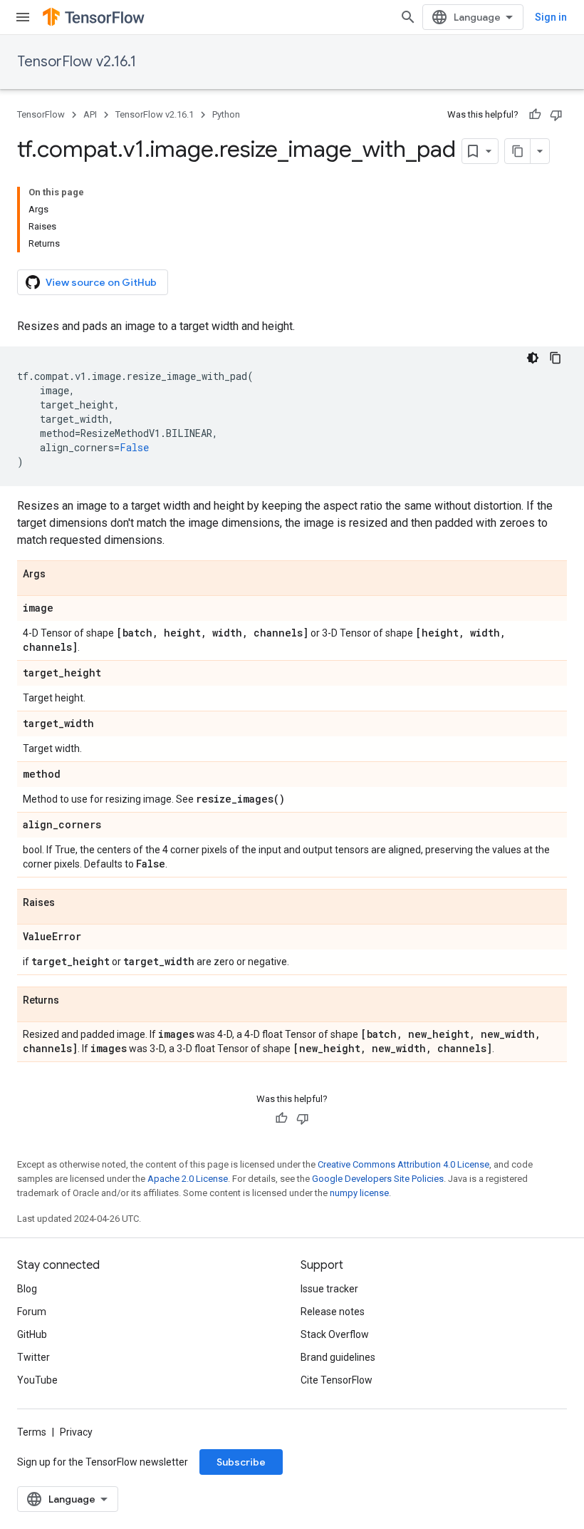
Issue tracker (329, 1288)
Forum (31, 1311)
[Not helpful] (556, 114)
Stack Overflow (335, 1334)
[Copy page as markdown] (518, 151)
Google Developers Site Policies (378, 1178)
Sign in (551, 17)
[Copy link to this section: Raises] (69, 903)
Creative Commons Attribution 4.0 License (403, 1164)
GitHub (32, 1334)
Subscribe (241, 1462)
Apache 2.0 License (187, 1178)
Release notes (333, 1311)
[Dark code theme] (532, 357)
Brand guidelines (338, 1357)
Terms (31, 1432)
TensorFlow (41, 114)
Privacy (76, 1432)
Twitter (33, 1357)
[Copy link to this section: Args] (60, 574)
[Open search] (408, 17)
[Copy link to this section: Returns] (73, 1000)
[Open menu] (23, 17)
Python (226, 114)
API (90, 114)
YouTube (37, 1380)
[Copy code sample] (555, 357)
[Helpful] (535, 114)
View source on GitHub (101, 282)
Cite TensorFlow (336, 1380)
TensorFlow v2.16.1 (76, 62)
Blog (27, 1288)
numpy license (359, 1193)
